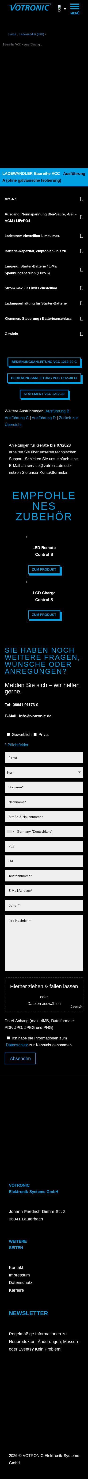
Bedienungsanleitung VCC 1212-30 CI (44, 378)
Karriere (16, 1290)
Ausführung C (17, 418)
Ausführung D (44, 418)
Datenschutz (17, 1045)
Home (12, 34)
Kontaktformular (53, 472)
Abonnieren (24, 1367)
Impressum (19, 1275)
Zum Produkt (44, 569)
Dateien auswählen (44, 1003)
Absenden (20, 1058)
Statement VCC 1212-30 (44, 394)
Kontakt (16, 1267)
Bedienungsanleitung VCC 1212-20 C (44, 362)
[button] (62, 9)
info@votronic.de (35, 716)
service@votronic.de (45, 465)
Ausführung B (57, 411)
